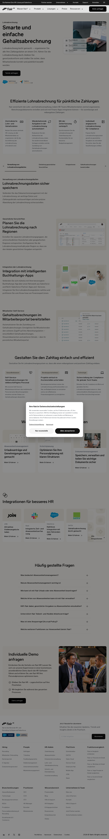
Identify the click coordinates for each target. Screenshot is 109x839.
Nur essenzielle (41, 431)
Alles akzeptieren (67, 431)
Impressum (49, 424)
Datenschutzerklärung (36, 424)
